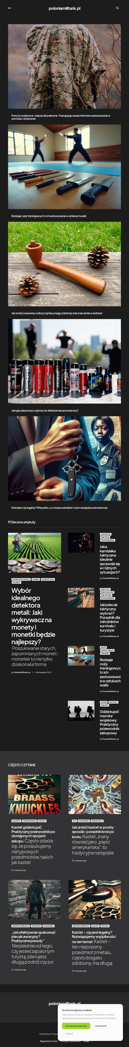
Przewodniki (29, 821)
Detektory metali (21, 579)
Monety (16, 582)
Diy (74, 821)
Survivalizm (107, 592)
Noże (103, 647)
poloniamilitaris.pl (64, 8)
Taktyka (105, 537)
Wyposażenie (107, 540)
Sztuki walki (107, 650)
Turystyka (106, 595)
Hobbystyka (48, 579)
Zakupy (104, 705)
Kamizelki (106, 534)
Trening (105, 653)
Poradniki (84, 821)
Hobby (36, 579)
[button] (9, 8)
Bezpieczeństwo (20, 926)
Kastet (95, 926)
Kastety (16, 821)
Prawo (105, 926)
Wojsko (113, 702)
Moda (103, 702)
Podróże (36, 926)
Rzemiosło (97, 821)
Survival (105, 589)
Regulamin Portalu (49, 1041)
